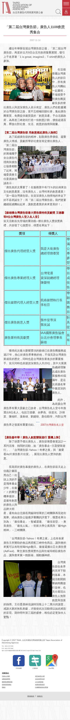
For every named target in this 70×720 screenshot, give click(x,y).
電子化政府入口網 (40, 676)
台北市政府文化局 (40, 678)
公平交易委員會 (39, 681)
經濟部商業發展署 (6, 684)
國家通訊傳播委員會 (7, 681)
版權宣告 (40, 696)
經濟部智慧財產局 (40, 684)
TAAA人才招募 (6, 676)
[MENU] (66, 4)
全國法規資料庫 (6, 678)
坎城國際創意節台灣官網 (41, 687)
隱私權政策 (30, 696)
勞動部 (3, 687)
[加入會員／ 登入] (66, 12)
